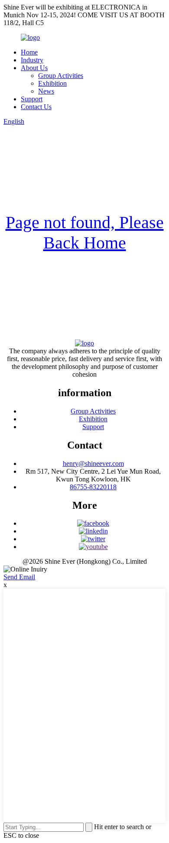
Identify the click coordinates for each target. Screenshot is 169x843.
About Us (34, 67)
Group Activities (60, 75)
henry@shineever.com (93, 463)
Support (31, 99)
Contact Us (36, 106)
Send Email (19, 577)
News (46, 91)
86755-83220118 (93, 487)
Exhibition (52, 83)
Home (29, 52)
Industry (32, 60)
